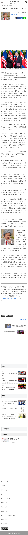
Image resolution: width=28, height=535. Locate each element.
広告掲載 (4, 507)
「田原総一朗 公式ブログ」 (9, 298)
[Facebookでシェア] (18, 18)
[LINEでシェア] (24, 18)
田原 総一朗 (14, 14)
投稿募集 (4, 502)
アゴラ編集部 (12, 442)
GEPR (3, 485)
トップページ (5, 481)
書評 (3, 395)
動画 (3, 366)
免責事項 (4, 524)
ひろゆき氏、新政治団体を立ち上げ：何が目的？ (9, 381)
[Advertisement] (14, 35)
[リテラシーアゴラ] (5, 440)
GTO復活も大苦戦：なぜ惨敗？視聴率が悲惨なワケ (8, 388)
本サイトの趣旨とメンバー (8, 515)
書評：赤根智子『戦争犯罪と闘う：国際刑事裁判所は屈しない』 (9, 403)
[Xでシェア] (16, 18)
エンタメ (4, 385)
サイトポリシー (6, 498)
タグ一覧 (4, 494)
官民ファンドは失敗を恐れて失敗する (9, 374)
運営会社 (4, 519)
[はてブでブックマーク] (21, 18)
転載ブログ (9, 315)
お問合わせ (5, 511)
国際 (4, 315)
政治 (3, 371)
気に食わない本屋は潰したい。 (9, 408)
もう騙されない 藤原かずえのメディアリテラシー (18, 439)
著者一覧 (4, 490)
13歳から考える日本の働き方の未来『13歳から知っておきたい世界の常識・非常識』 (9, 416)
